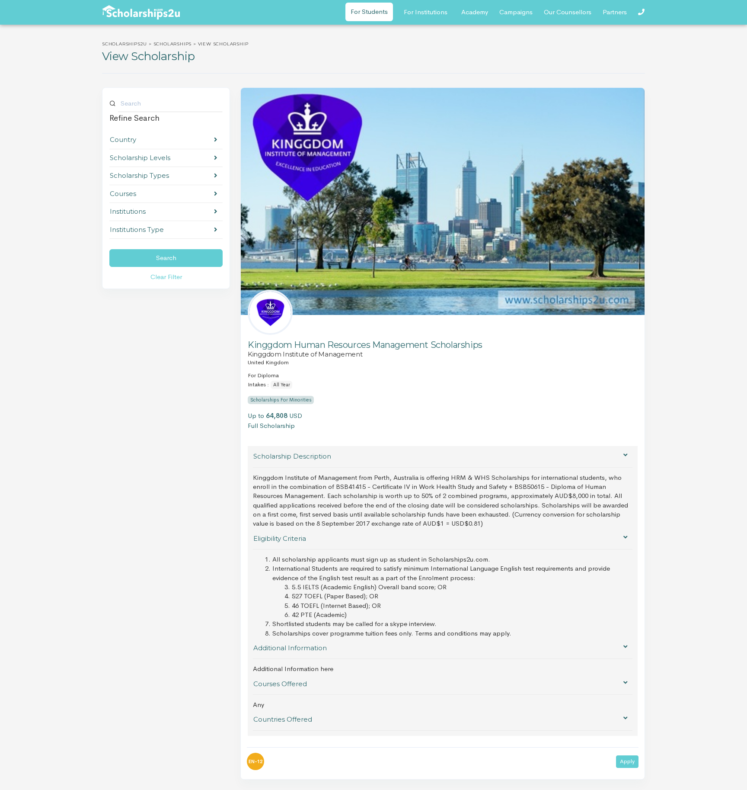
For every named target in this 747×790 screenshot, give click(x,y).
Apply (627, 761)
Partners (615, 12)
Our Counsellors (567, 12)
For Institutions (425, 12)
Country (123, 139)
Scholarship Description (292, 456)
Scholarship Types (139, 175)
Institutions (128, 211)
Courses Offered (280, 684)
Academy (474, 12)
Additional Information (290, 648)
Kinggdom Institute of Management (305, 354)
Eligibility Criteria (279, 538)
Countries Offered (282, 719)
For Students (369, 11)
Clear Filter (166, 277)
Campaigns (516, 12)
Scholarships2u (124, 44)
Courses (123, 193)
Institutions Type (137, 229)
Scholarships (172, 44)
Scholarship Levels (140, 158)
